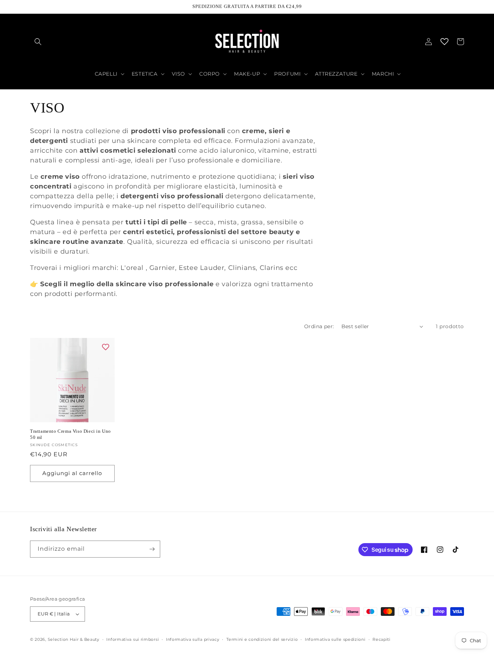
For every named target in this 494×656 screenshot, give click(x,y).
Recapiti (381, 639)
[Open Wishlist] (444, 42)
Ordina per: (319, 326)
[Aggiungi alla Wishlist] (105, 347)
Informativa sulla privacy (193, 639)
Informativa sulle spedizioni (335, 639)
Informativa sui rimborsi (132, 639)
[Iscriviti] (152, 549)
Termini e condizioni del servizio (262, 639)
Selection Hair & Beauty (73, 639)
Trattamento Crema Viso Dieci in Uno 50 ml (70, 434)
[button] (38, 42)
